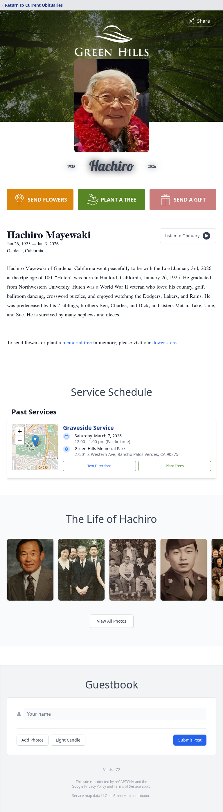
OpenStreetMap (118, 795)
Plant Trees (175, 465)
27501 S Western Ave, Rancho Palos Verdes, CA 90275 (126, 454)
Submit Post (190, 740)
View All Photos (111, 621)
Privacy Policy (95, 786)
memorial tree (77, 342)
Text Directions (99, 465)
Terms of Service (127, 786)
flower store (164, 342)
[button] (35, 441)
